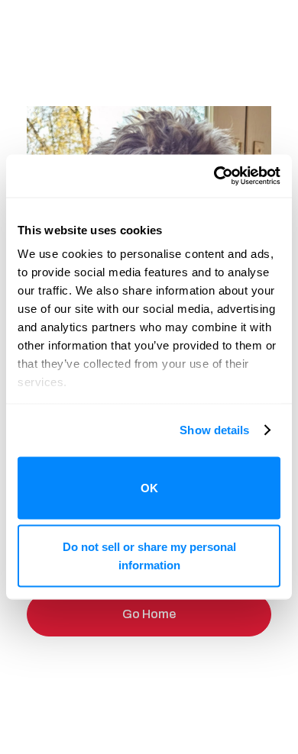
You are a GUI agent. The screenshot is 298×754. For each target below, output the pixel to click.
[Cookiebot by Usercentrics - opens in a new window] (214, 176)
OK (149, 487)
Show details (214, 430)
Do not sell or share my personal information (149, 556)
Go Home (149, 613)
